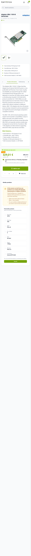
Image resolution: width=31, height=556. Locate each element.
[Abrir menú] (24, 2)
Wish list (23, 173)
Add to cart (16, 168)
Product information (12, 81)
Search (15, 261)
